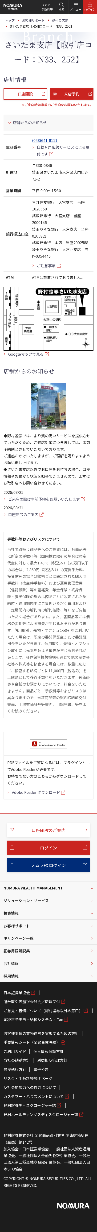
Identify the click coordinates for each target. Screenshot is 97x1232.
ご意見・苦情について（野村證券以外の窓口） (43, 1010)
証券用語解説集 (17, 951)
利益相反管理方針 (52, 1060)
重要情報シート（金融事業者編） (32, 1042)
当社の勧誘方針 (17, 1060)
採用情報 (11, 976)
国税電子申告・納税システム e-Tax (33, 1019)
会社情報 (11, 963)
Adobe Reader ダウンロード (36, 792)
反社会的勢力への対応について (30, 1087)
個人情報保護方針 (48, 1051)
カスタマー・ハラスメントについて (34, 1096)
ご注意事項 (46, 265)
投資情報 (11, 913)
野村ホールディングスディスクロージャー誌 (41, 1114)
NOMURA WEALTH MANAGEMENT (33, 888)
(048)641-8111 (44, 140)
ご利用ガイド (15, 1051)
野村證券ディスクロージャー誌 (30, 1105)
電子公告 (40, 1069)
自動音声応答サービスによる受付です (63, 150)
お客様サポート (17, 926)
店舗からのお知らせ (30, 122)
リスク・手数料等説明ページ (28, 1078)
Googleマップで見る (26, 354)
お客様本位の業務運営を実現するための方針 (41, 1033)
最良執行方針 (15, 1069)
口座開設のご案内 (23, 514)
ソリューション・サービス (26, 900)
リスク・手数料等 (47, 7)
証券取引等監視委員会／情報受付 (32, 1001)
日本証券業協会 (17, 992)
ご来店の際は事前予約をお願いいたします (44, 499)
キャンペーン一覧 (18, 938)
